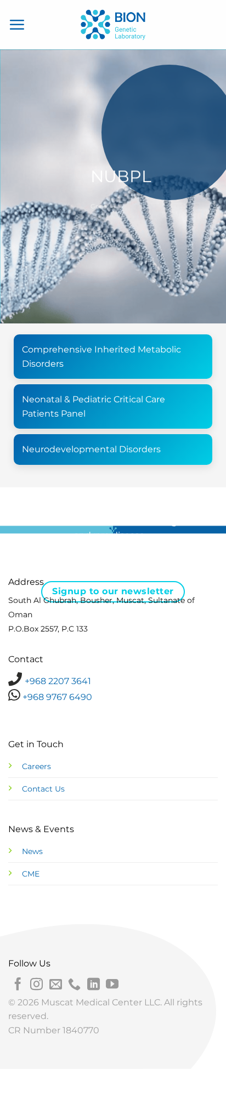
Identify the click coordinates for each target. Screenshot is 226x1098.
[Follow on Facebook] (18, 985)
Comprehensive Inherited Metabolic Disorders (101, 356)
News (32, 851)
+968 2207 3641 (58, 681)
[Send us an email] (55, 985)
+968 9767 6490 (56, 697)
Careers (36, 766)
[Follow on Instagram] (36, 985)
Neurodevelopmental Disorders (91, 449)
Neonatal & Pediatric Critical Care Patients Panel (93, 406)
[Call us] (74, 985)
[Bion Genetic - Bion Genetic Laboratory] (113, 25)
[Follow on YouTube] (112, 985)
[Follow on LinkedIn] (93, 985)
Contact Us (43, 789)
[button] (17, 25)
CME (30, 874)
